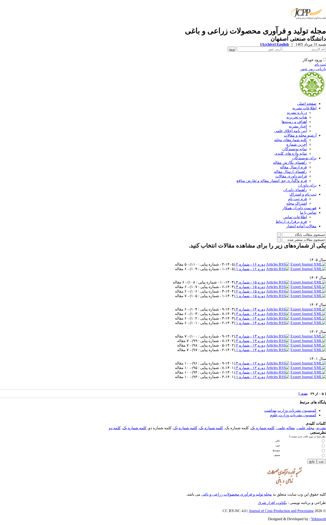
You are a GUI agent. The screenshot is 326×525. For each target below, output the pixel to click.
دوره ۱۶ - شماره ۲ (250, 264)
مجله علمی (306, 428)
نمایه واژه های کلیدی (290, 153)
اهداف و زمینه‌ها (294, 122)
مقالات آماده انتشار (301, 226)
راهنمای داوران (295, 190)
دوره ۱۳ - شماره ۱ (250, 350)
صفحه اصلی (306, 104)
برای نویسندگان (304, 158)
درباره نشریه (297, 113)
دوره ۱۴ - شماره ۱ (250, 323)
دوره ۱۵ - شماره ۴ (250, 282)
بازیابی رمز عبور (313, 69)
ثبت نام (320, 64)
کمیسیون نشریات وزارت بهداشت (290, 410)
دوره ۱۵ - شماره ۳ (250, 287)
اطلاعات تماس (295, 217)
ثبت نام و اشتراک (302, 194)
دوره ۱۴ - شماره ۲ (250, 318)
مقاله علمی (286, 428)
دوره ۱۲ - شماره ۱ (250, 377)
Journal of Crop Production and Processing (281, 511)
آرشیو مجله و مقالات (300, 135)
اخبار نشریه (298, 126)
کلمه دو (115, 428)
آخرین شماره (296, 144)
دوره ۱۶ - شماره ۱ (250, 269)
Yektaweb (318, 519)
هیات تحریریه (296, 117)
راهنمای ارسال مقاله (290, 172)
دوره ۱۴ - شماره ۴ (250, 309)
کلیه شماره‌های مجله (290, 140)
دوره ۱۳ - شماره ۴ (250, 336)
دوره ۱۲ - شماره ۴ (250, 363)
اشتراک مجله (296, 203)
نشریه (321, 428)
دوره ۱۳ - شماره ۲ (250, 345)
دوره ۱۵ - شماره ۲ (250, 291)
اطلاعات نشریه (304, 108)
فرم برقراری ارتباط (291, 222)
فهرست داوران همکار (299, 208)
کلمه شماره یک (263, 428)
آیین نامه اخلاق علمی (290, 131)
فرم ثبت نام (297, 199)
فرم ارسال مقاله (293, 167)
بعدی (304, 394)
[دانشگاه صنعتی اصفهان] (307, 25)
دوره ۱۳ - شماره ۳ (250, 341)
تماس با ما (308, 212)
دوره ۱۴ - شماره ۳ (250, 314)
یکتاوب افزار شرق (272, 503)
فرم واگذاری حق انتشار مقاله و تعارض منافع (272, 181)
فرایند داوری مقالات (291, 176)
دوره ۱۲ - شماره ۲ (250, 372)
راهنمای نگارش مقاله (290, 163)
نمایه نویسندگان (294, 149)
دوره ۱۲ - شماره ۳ (250, 368)
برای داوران (307, 185)
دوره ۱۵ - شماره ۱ (250, 296)
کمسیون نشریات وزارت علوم (293, 415)
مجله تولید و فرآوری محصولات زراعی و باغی (236, 494)
